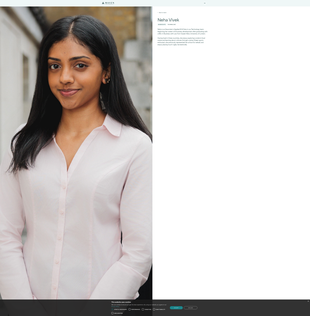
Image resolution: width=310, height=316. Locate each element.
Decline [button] (190, 308)
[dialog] (155, 308)
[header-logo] (108, 3)
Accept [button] (176, 308)
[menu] (205, 3)
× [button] (308, 301)
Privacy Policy (115, 306)
